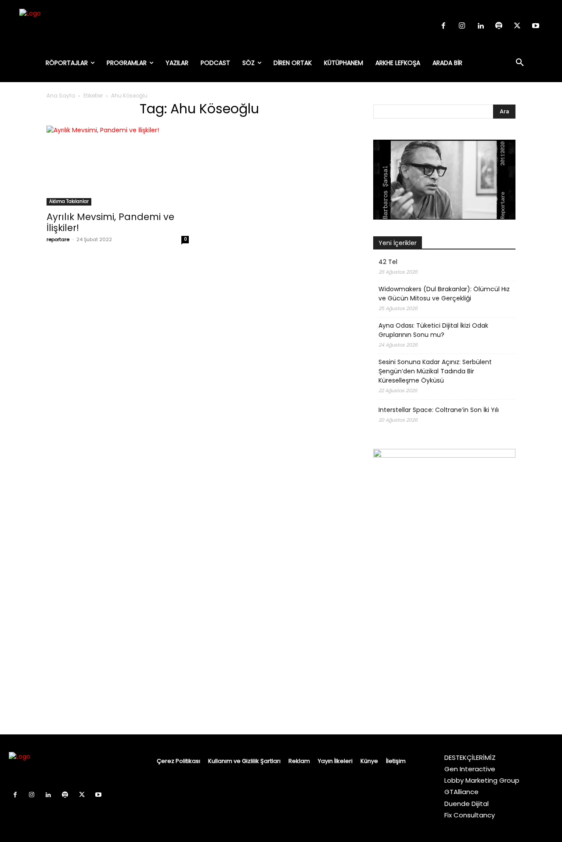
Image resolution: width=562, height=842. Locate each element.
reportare (58, 239)
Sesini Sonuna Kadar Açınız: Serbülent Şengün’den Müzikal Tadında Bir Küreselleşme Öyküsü (435, 371)
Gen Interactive (469, 768)
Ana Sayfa (61, 95)
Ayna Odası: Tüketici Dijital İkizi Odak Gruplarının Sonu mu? (433, 330)
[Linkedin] (480, 26)
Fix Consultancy (469, 815)
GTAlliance (461, 791)
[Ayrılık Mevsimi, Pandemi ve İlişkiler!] (118, 166)
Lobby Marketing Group (481, 780)
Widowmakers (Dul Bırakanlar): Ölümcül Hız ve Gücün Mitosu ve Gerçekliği (444, 294)
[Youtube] (536, 26)
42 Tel (387, 261)
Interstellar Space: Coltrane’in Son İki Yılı (438, 409)
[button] (519, 62)
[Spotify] (499, 26)
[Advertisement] (444, 663)
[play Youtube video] (444, 180)
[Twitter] (517, 26)
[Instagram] (462, 26)
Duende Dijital (466, 803)
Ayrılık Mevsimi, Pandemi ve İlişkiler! (110, 222)
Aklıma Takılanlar (69, 201)
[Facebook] (443, 26)
